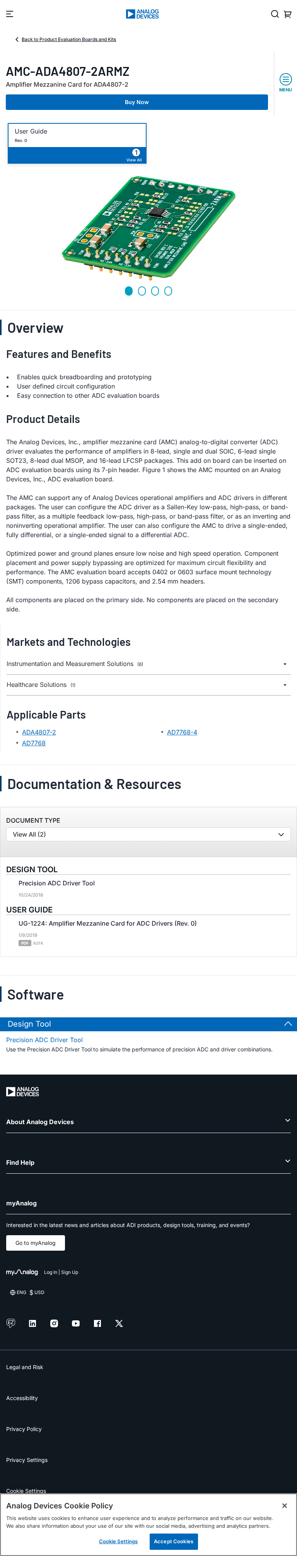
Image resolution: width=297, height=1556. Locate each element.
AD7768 (34, 743)
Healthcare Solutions (41, 684)
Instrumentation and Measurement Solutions (75, 664)
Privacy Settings (27, 1460)
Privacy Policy (24, 1429)
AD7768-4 (182, 732)
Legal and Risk (24, 1367)
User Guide (31, 131)
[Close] (284, 1505)
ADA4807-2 (39, 732)
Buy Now (137, 102)
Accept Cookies (173, 1541)
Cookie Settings (26, 1491)
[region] (148, 1524)
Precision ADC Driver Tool (44, 1040)
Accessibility (22, 1398)
